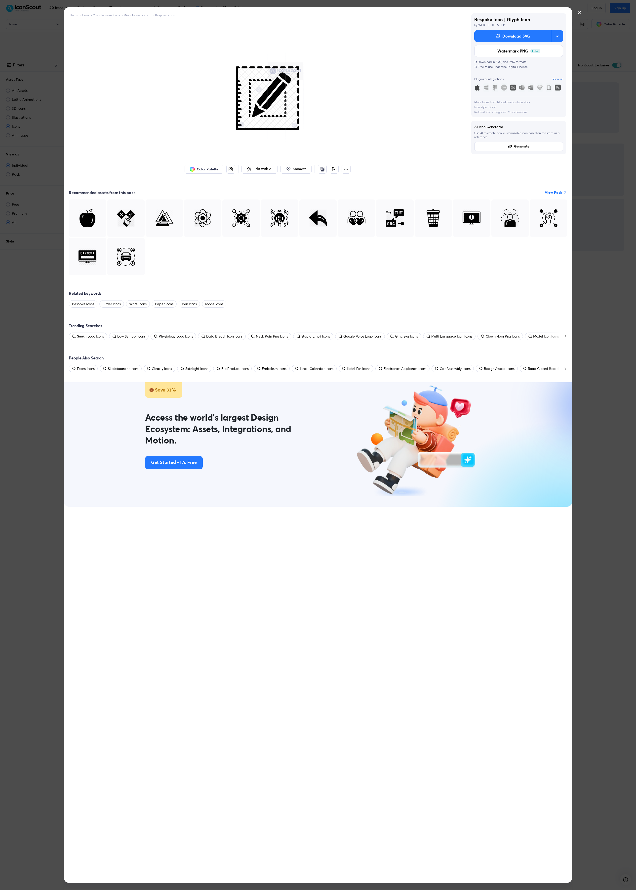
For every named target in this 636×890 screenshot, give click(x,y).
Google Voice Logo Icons (362, 336)
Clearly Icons (162, 368)
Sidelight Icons (196, 368)
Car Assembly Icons (455, 368)
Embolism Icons (274, 368)
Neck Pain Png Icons (272, 336)
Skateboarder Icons (123, 368)
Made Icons (214, 304)
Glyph (492, 107)
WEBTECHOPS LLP (491, 25)
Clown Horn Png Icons (503, 336)
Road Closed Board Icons (547, 368)
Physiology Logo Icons (176, 336)
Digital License (518, 67)
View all (558, 79)
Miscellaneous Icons (106, 15)
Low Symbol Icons (131, 336)
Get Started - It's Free (174, 462)
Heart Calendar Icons (316, 368)
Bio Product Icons (234, 368)
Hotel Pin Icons (358, 368)
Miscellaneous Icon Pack (137, 15)
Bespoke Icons (164, 15)
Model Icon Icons (546, 336)
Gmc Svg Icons (406, 336)
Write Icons (137, 304)
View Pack (553, 192)
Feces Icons (85, 368)
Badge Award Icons (499, 368)
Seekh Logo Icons (90, 336)
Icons (85, 15)
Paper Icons (164, 304)
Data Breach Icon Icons (224, 336)
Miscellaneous (517, 112)
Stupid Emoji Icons (315, 336)
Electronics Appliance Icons (405, 368)
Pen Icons (189, 304)
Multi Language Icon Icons (451, 336)
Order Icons (112, 304)
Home (74, 15)
